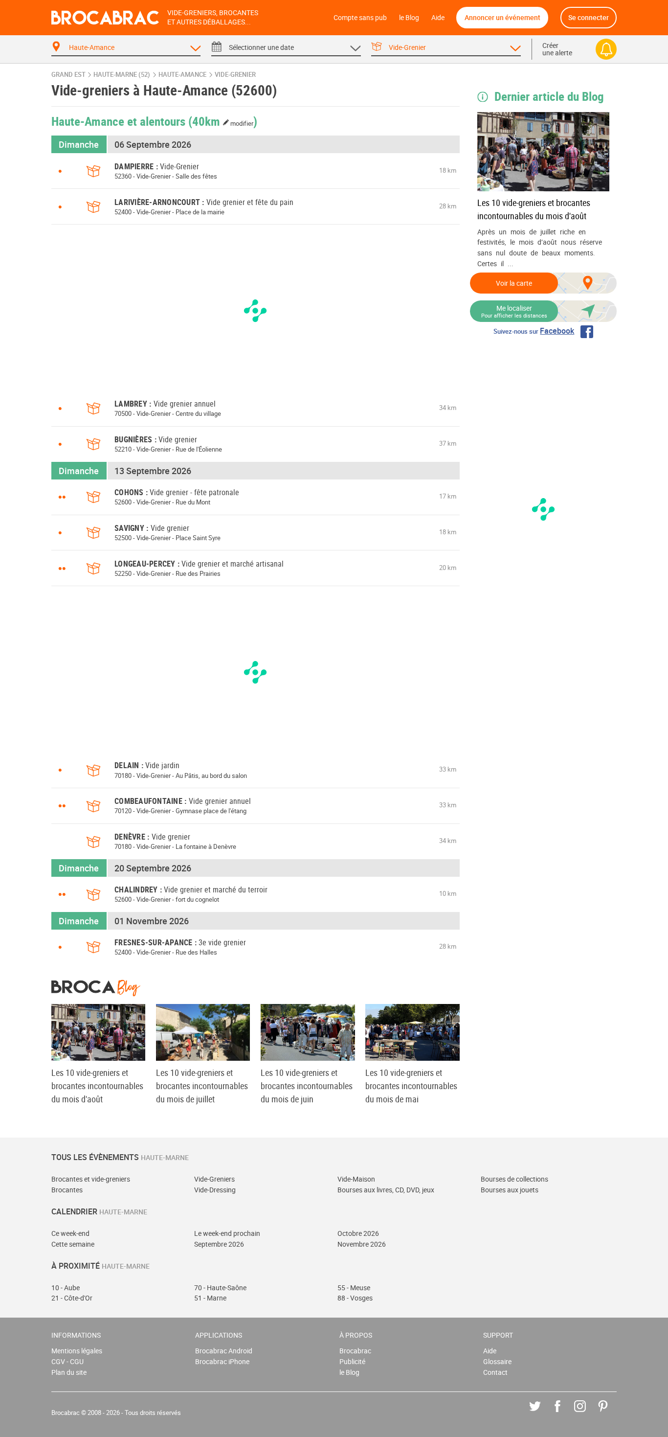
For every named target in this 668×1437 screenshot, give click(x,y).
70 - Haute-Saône (220, 1287)
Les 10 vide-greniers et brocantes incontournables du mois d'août (533, 209)
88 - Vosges (355, 1297)
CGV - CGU (67, 1361)
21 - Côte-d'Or (71, 1297)
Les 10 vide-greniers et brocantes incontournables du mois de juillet (202, 1086)
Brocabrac (355, 1350)
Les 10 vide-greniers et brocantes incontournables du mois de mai (411, 1086)
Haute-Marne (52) (121, 74)
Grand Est (68, 74)
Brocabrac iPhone (222, 1361)
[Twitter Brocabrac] (542, 1413)
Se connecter (588, 17)
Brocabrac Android (223, 1350)
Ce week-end (70, 1233)
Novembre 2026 (361, 1244)
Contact (495, 1372)
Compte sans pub (360, 17)
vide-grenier (235, 74)
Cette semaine (72, 1244)
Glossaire (497, 1361)
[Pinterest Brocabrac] (610, 1413)
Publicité (352, 1361)
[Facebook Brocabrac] (564, 1413)
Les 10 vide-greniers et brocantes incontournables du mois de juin (307, 1086)
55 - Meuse (353, 1287)
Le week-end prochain (227, 1233)
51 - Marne (210, 1297)
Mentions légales (76, 1350)
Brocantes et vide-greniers (90, 1179)
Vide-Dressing (215, 1189)
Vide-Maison (356, 1179)
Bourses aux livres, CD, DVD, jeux (385, 1189)
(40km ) (223, 121)
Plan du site (69, 1372)
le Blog (409, 17)
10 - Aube (65, 1287)
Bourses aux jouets (509, 1189)
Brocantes (67, 1189)
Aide (438, 17)
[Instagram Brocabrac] (587, 1413)
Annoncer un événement (502, 17)
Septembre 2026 (219, 1244)
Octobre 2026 (358, 1233)
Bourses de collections (514, 1179)
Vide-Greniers (214, 1179)
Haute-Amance (182, 74)
